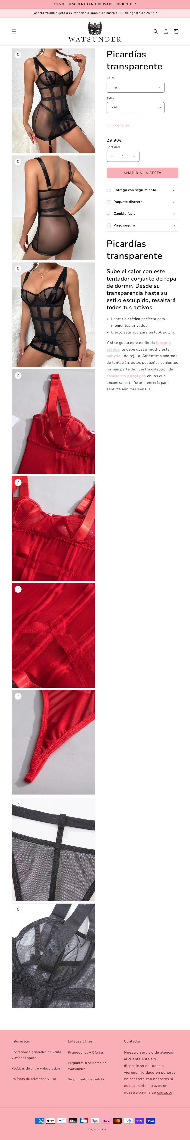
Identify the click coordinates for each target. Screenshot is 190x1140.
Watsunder (100, 1129)
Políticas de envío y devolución (36, 1068)
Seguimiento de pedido (86, 1079)
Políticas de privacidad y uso (34, 1079)
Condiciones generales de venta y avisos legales (36, 1055)
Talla (110, 98)
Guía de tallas (118, 125)
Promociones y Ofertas (86, 1052)
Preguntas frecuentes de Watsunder (87, 1066)
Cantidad (113, 147)
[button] (14, 31)
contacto (164, 1092)
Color (110, 78)
